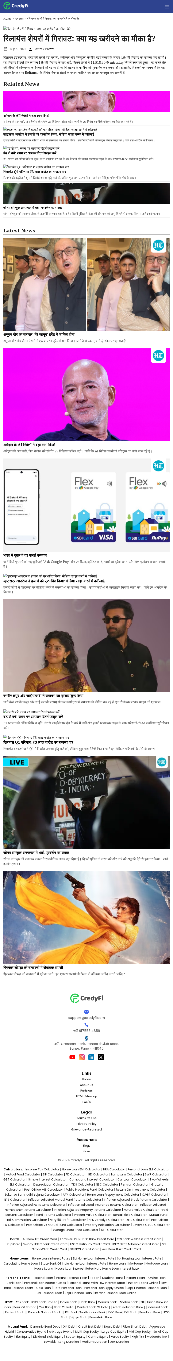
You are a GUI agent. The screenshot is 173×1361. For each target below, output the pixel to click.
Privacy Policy (86, 1124)
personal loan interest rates (45, 1283)
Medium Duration (94, 1342)
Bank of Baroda (25, 1307)
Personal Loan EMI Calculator (149, 1169)
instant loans (136, 1278)
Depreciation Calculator (51, 1184)
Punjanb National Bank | (45, 1312)
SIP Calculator (53, 1174)
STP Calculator (112, 1230)
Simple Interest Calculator (47, 1179)
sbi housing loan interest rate (139, 1258)
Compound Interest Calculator (92, 1179)
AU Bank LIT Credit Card (40, 1239)
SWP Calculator (156, 1174)
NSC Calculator (107, 1184)
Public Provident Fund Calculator (89, 1189)
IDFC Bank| (116, 1312)
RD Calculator (98, 1174)
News (20, 18)
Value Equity (120, 1337)
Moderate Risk (157, 1337)
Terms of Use (86, 1118)
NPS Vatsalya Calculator (106, 1220)
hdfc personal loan (68, 1288)
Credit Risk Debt (89, 1326)
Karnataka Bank (100, 1317)
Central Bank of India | (94, 1307)
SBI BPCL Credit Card (85, 1249)
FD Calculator (76, 1174)
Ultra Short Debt (135, 1326)
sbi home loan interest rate (93, 1258)
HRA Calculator (114, 1169)
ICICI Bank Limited (44, 1302)
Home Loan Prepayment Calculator (113, 1194)
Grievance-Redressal (86, 1129)
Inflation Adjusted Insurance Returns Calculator (103, 1205)
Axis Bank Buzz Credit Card (121, 1249)
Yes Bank (45, 1307)
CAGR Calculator (154, 1194)
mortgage (136, 1263)
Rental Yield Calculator (130, 1215)
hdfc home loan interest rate (117, 1268)
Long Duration (68, 1342)
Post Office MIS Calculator (43, 1189)
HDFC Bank (87, 1302)
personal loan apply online (104, 1288)
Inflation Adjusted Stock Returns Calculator (135, 1200)
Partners (86, 1090)
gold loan (44, 1288)
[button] (167, 6)
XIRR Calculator (137, 1220)
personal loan (43, 1278)
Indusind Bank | (158, 1307)
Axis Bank (22, 1302)
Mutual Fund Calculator (23, 1174)
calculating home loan (21, 1263)
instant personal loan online (115, 1293)
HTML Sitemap (86, 1096)
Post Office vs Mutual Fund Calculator (54, 1225)
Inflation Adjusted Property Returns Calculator (87, 1210)
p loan (95, 1278)
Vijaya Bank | (79, 1317)
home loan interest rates (51, 1258)
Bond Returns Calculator (53, 1215)
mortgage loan (157, 1263)
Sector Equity (76, 1337)
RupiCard (14, 1244)
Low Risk (50, 1342)
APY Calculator (73, 1194)
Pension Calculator (135, 1184)
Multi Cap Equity (87, 1331)
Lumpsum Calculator (126, 1174)
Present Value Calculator (92, 1215)
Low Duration (119, 1342)
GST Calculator (14, 1179)
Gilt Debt (69, 1326)
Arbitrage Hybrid (60, 1331)
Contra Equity (98, 1337)
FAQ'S (86, 1102)
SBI (143, 1302)
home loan (118, 1263)
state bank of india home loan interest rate (74, 1263)
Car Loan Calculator (132, 1179)
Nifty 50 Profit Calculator (68, 1220)
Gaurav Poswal (44, 49)
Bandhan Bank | (151, 1312)
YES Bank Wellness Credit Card (139, 1239)
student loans (112, 1278)
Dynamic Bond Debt (45, 1326)
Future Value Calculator (141, 1210)
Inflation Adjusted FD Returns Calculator (36, 1205)
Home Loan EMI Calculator (81, 1169)
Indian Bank (69, 1302)
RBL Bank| (72, 1312)
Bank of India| (64, 1307)
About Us (86, 1085)
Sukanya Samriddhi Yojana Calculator (32, 1194)
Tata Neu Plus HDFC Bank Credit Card (87, 1239)
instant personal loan (72, 1278)
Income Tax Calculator (42, 1169)
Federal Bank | (15, 1312)
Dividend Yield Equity (48, 1337)
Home (7, 18)
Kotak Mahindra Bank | (129, 1307)
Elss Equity (23, 1337)
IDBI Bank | (131, 1312)
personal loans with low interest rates (97, 1283)
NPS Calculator (15, 1200)
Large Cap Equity (113, 1331)
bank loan (14, 1283)
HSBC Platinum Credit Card (90, 1244)
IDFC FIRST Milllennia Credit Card (136, 1244)
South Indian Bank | (93, 1312)
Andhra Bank (128, 1302)
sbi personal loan (50, 1293)
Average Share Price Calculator (75, 1230)
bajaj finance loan (79, 1293)
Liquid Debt (112, 1326)
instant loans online (143, 1283)
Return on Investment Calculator (140, 1189)
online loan (157, 1278)
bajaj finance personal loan (147, 1288)
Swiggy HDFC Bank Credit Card (45, 1244)
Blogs (86, 1146)
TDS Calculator (82, 1184)
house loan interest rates (75, 1268)
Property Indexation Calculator (107, 1225)
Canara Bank (108, 1302)
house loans (44, 1268)
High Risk (138, 1337)
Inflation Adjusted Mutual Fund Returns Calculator (64, 1200)
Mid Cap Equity (140, 1331)
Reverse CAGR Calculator (151, 1225)
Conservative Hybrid (31, 1331)
